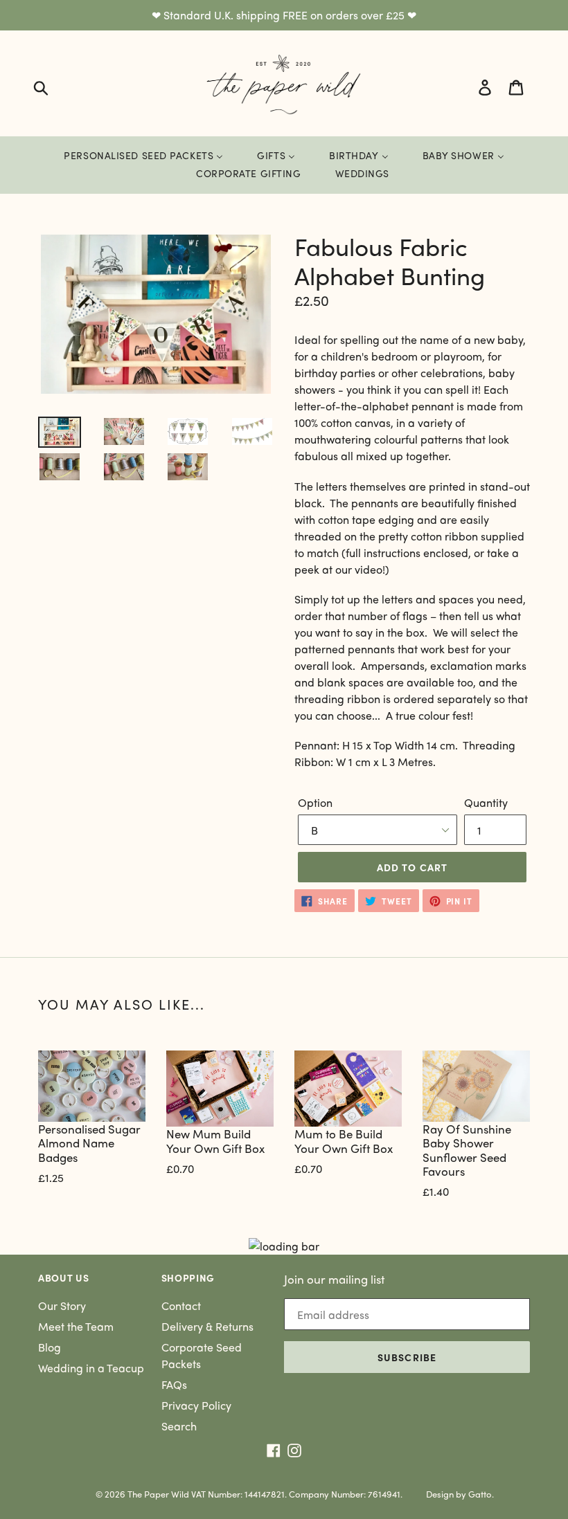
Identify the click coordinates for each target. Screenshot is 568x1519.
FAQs (174, 1384)
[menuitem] (143, 156)
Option (315, 802)
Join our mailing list (334, 1279)
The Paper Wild (158, 1493)
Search (179, 1426)
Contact (181, 1305)
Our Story (62, 1305)
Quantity (486, 802)
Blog (49, 1347)
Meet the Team (76, 1326)
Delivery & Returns (207, 1326)
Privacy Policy (196, 1405)
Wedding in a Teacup (91, 1368)
